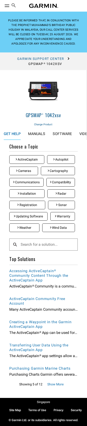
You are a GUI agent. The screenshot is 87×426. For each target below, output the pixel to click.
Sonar (62, 205)
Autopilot (61, 159)
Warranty (63, 216)
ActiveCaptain (27, 159)
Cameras (24, 171)
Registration (28, 205)
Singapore (43, 402)
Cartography (58, 171)
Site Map (15, 410)
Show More (55, 384)
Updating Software (29, 216)
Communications (27, 182)
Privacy (58, 410)
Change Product (43, 124)
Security (76, 410)
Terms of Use (37, 410)
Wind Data (59, 227)
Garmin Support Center (40, 59)
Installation (27, 193)
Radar (61, 193)
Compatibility (61, 182)
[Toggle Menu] (3, 4)
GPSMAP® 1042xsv (43, 115)
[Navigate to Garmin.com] (44, 6)
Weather (25, 227)
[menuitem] (13, 6)
